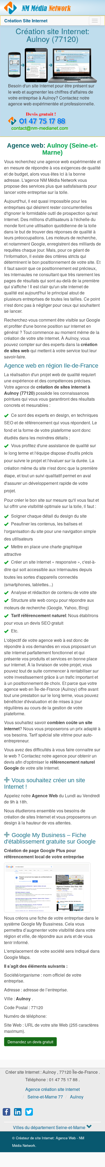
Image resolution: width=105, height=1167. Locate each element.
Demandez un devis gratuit (30, 1041)
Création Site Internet (25, 20)
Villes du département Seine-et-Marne (49, 1127)
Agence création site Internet (37, 7)
